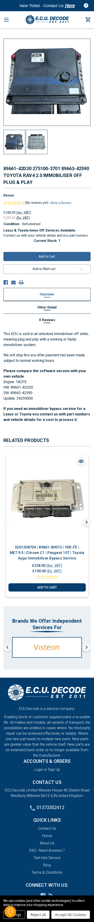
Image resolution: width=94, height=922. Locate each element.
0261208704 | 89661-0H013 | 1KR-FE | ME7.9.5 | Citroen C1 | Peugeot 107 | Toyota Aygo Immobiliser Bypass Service (47, 552)
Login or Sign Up (47, 769)
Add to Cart (47, 587)
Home (47, 836)
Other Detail (47, 307)
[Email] (13, 282)
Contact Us (47, 828)
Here (70, 5)
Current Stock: (47, 241)
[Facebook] (5, 282)
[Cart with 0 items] (88, 20)
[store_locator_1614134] (10, 911)
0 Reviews (47, 320)
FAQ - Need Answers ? (47, 850)
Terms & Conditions (47, 872)
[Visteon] (47, 647)
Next (86, 522)
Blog (47, 865)
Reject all (38, 914)
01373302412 (50, 807)
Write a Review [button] (60, 203)
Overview (47, 294)
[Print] (21, 282)
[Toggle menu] (6, 19)
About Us (47, 843)
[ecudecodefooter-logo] (47, 693)
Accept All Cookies (70, 914)
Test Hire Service (47, 858)
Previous (7, 522)
